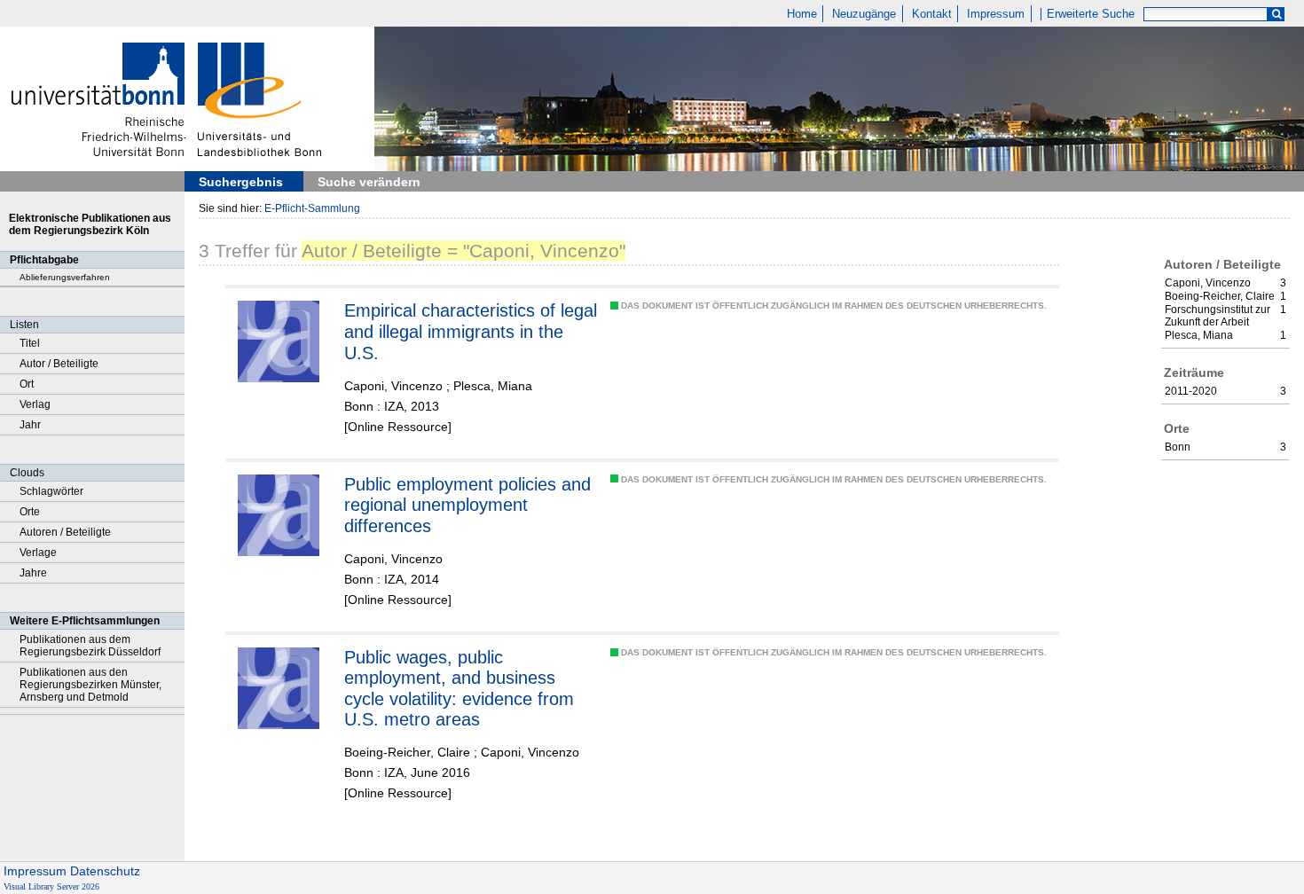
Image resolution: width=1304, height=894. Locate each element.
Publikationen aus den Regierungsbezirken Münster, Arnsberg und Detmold (90, 684)
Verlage (38, 552)
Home (802, 14)
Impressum (996, 14)
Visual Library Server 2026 (51, 886)
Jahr (30, 425)
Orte (30, 512)
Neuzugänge (864, 14)
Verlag (35, 404)
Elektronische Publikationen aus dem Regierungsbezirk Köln (90, 224)
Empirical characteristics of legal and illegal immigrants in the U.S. (470, 331)
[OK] (1276, 14)
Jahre (33, 573)
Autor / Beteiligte (59, 363)
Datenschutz (105, 871)
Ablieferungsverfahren (65, 277)
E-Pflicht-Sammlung (312, 208)
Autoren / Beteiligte (65, 532)
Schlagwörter (51, 491)
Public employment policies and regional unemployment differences (467, 505)
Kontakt (932, 14)
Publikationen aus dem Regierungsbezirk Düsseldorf (90, 645)
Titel (30, 343)
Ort (27, 384)
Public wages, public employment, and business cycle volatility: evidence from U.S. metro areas (459, 688)
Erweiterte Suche (1091, 14)
